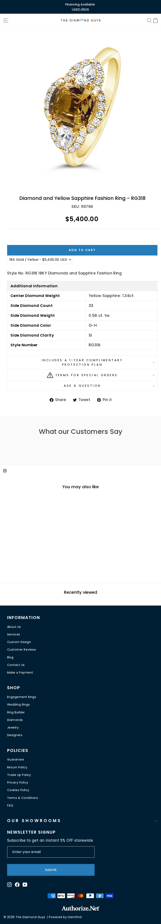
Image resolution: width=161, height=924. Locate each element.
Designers (14, 735)
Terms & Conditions (22, 798)
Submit (51, 869)
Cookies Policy (18, 790)
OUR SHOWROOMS (34, 821)
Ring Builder (16, 712)
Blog (10, 657)
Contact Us (16, 665)
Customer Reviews (21, 649)
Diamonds (15, 720)
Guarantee (15, 759)
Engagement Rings (21, 697)
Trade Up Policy (19, 775)
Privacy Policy (17, 782)
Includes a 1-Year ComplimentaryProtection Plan (82, 362)
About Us (14, 627)
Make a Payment (20, 672)
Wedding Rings (18, 704)
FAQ (10, 805)
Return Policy (17, 767)
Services (13, 634)
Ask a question (82, 386)
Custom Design (19, 642)
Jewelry (13, 727)
